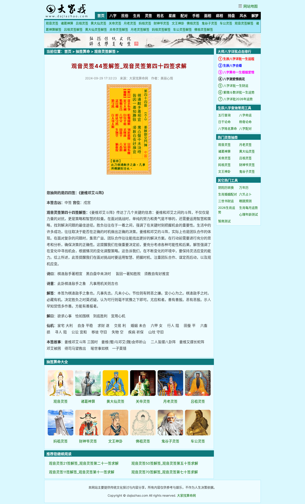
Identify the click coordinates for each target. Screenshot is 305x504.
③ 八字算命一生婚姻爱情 (236, 72)
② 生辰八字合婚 (230, 65)
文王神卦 (178, 23)
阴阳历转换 (226, 187)
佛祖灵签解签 (203, 29)
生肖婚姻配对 (227, 194)
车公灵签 (226, 23)
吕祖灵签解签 (73, 29)
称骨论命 (245, 122)
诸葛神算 (67, 23)
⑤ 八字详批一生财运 (233, 85)
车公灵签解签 (182, 29)
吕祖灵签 (82, 23)
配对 (184, 15)
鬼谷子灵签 (209, 23)
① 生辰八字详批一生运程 (236, 59)
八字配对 (245, 128)
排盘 (231, 15)
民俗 (124, 15)
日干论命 (224, 122)
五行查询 (224, 115)
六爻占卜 (245, 194)
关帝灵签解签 (118, 29)
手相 (195, 15)
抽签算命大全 (57, 362)
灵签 (148, 15)
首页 (100, 15)
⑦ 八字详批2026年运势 (235, 99)
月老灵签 (130, 23)
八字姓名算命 (227, 128)
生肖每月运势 (248, 208)
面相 (207, 15)
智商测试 (224, 221)
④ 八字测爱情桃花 (231, 79)
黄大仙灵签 (98, 23)
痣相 (219, 15)
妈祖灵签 (145, 23)
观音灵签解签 (244, 23)
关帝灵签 (115, 23)
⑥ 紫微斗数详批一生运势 (236, 92)
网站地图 (250, 6)
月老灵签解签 (140, 29)
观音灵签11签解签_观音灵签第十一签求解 (81, 472)
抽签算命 (83, 51)
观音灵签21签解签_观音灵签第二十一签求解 (84, 463)
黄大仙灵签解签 (96, 29)
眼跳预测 (245, 201)
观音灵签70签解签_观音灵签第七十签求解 (164, 472)
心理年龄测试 (248, 214)
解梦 (255, 15)
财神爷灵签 (161, 23)
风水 (243, 15)
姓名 (160, 15)
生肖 (136, 15)
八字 (113, 15)
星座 (172, 15)
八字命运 (245, 115)
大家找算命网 (186, 495)
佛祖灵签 (193, 23)
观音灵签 (52, 23)
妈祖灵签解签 (161, 29)
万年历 (244, 187)
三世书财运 (226, 201)
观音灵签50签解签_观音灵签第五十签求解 (164, 463)
